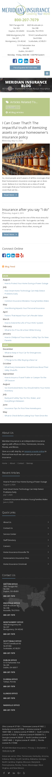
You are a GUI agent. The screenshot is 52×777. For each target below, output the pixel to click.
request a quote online (34, 451)
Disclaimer (41, 747)
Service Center (9, 534)
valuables (11, 107)
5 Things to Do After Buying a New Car (21, 360)
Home (4, 463)
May (5, 304)
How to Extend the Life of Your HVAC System (24, 323)
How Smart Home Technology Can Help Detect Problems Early (23, 492)
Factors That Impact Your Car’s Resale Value (24, 315)
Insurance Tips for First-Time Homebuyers (23, 408)
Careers (6, 546)
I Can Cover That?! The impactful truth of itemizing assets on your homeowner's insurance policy (25, 129)
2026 (5, 275)
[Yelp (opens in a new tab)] (37, 61)
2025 (5, 345)
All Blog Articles (16, 112)
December (8, 349)
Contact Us (8, 528)
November (8, 356)
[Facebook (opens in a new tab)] (15, 61)
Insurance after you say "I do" (25, 209)
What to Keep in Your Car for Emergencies (23, 352)
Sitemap (29, 463)
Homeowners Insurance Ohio (16, 558)
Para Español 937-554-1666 (25, 67)
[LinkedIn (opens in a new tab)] (26, 61)
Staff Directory (9, 540)
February (7, 326)
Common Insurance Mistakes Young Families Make (27, 301)
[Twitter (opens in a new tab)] (20, 61)
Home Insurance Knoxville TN (16, 552)
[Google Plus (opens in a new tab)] (32, 61)
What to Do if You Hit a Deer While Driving (23, 330)
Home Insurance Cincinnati (15, 564)
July (5, 287)
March (6, 319)
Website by (8, 751)
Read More (9, 194)
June (5, 297)
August (6, 279)
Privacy (31, 747)
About (12, 463)
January (7, 333)
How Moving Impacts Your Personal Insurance (25, 308)
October (7, 363)
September (8, 373)
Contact (20, 463)
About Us (7, 522)
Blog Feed (10, 266)
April (5, 311)
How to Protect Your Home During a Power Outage (26, 283)
